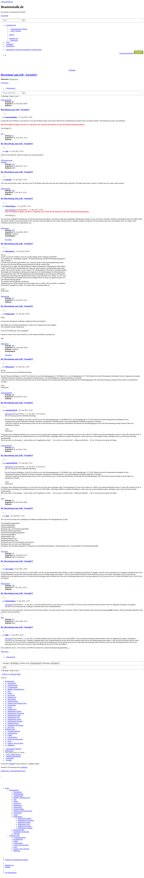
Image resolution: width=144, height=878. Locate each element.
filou (2, 617)
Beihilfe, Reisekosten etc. (21, 798)
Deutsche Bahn (18, 809)
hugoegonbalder (6, 100)
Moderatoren (14, 79)
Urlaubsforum (18, 843)
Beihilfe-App (9, 865)
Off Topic (16, 834)
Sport (15, 847)
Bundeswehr (17, 805)
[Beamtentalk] (7, 2)
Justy (2, 498)
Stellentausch (17, 816)
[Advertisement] (52, 62)
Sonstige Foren (14, 835)
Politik (15, 841)
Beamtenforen (14, 790)
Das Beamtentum (11, 872)
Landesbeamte (18, 796)
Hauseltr (3, 162)
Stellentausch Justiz (24, 822)
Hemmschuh (5, 296)
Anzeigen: (6, 663)
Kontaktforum (18, 839)
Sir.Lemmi (4, 551)
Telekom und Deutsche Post (22, 811)
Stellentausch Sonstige (25, 828)
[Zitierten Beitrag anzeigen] (28, 210)
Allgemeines (17, 792)
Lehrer (15, 815)
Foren (7, 788)
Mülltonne (16, 851)
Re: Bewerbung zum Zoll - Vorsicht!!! (17, 144)
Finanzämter (17, 813)
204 (13, 190)
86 (13, 102)
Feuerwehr (17, 803)
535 (13, 164)
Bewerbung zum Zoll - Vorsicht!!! (19, 74)
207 (13, 395)
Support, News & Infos (21, 849)
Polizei (15, 801)
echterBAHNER (6, 393)
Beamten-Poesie (18, 830)
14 (13, 553)
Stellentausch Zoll (24, 824)
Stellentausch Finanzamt (26, 820)
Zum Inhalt (4, 16)
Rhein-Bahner (5, 189)
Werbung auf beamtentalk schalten (16, 860)
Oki (2, 134)
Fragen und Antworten (21, 845)
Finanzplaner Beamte (126, 53)
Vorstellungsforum (19, 837)
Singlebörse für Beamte (21, 832)
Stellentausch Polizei (24, 818)
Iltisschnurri (5, 228)
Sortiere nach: (25, 663)
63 (13, 298)
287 (13, 230)
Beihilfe (7, 867)
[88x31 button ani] (138, 53)
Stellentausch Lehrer (24, 826)
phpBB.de (24, 767)
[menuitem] (18, 29)
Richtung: (46, 663)
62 (13, 136)
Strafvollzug (17, 807)
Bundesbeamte (18, 794)
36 (13, 619)
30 (13, 500)
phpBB (11, 764)
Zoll (14, 799)
